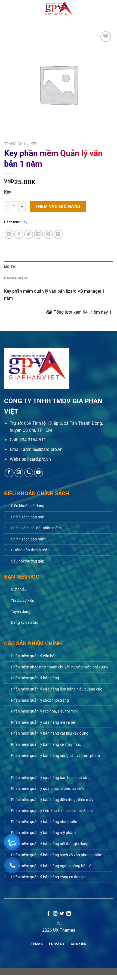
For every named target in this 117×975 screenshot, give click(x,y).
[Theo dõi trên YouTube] (38, 472)
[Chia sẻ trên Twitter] (28, 234)
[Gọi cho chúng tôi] (28, 472)
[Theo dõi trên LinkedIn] (68, 913)
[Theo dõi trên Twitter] (62, 913)
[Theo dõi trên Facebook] (9, 472)
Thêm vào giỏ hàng (58, 206)
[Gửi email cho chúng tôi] (18, 472)
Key (33, 144)
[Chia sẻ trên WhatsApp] (9, 234)
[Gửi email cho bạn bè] (38, 234)
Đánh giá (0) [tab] (15, 278)
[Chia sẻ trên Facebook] (18, 234)
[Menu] (7, 9)
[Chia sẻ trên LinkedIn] (58, 234)
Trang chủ (14, 144)
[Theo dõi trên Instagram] (55, 913)
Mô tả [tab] (9, 267)
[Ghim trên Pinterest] (48, 234)
